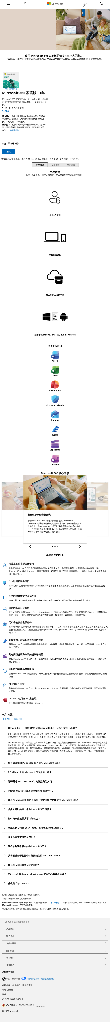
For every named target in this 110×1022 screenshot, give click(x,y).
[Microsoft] (55, 3)
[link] (18, 1004)
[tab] (40, 164)
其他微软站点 (8, 971)
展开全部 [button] (6, 719)
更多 (7, 111)
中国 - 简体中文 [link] (13, 978)
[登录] (85, 5)
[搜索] (24, 3)
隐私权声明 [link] (27, 985)
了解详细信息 (54, 902)
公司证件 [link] (41, 1006)
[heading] (55, 929)
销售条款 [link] (16, 985)
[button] (8, 4)
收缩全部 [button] (18, 719)
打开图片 (13, 89)
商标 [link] (4, 994)
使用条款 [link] (6, 985)
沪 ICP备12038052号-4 (12, 998)
